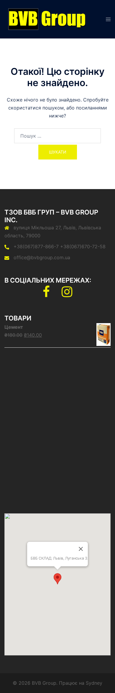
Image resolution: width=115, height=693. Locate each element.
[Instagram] (67, 294)
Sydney (94, 683)
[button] (57, 578)
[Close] (81, 549)
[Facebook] (46, 294)
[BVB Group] (45, 19)
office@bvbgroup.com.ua (42, 257)
